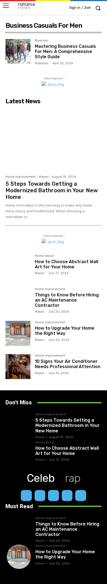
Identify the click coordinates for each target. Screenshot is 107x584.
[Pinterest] (67, 495)
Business (41, 40)
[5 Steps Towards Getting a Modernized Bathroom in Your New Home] (53, 139)
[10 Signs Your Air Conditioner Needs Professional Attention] (17, 366)
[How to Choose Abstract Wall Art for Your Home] (17, 266)
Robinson (42, 63)
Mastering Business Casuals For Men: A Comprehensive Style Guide (65, 51)
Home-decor (44, 256)
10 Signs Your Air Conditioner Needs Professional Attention (67, 364)
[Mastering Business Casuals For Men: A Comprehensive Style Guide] (17, 51)
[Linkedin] (53, 495)
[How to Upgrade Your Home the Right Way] (17, 333)
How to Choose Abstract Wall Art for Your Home (66, 264)
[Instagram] (40, 495)
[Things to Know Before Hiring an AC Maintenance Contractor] (17, 300)
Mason (44, 177)
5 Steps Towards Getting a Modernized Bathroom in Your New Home (51, 190)
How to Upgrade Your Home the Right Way (64, 331)
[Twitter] (80, 495)
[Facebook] (26, 495)
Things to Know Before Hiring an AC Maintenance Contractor (67, 300)
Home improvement (20, 176)
